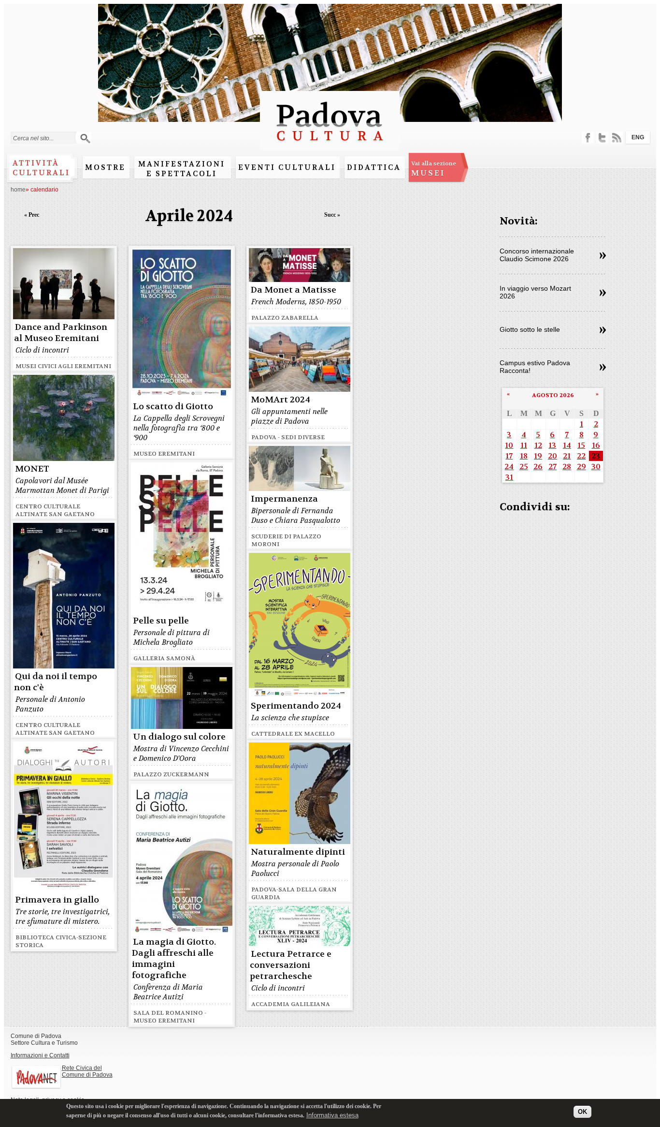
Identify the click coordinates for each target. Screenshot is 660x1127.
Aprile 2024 (189, 216)
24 (509, 466)
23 (595, 456)
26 (538, 466)
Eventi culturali (287, 167)
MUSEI (433, 169)
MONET (32, 469)
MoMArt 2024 (280, 399)
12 (538, 445)
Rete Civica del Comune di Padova (87, 1071)
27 (552, 466)
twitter (602, 138)
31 (509, 477)
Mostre (105, 167)
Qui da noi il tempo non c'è (55, 682)
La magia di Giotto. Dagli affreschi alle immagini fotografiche (174, 958)
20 (552, 456)
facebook (588, 138)
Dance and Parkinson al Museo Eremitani (60, 333)
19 (538, 456)
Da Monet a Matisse (293, 290)
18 (524, 456)
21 (567, 456)
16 (596, 445)
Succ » (332, 214)
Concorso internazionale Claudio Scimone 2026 (537, 255)
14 (567, 445)
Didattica (374, 167)
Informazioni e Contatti (40, 1055)
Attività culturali (41, 168)
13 (552, 445)
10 (509, 445)
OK (582, 1111)
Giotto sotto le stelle (530, 329)
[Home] (330, 145)
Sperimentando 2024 (296, 706)
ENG (637, 137)
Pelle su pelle (161, 620)
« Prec (31, 214)
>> (603, 256)
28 (566, 466)
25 (523, 466)
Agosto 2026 (553, 395)
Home (18, 189)
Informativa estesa (332, 1114)
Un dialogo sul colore (179, 736)
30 (596, 466)
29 (581, 466)
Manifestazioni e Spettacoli (181, 168)
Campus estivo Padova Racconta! (535, 366)
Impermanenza (284, 498)
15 (581, 445)
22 (581, 456)
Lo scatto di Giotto (173, 406)
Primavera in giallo (57, 899)
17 (509, 456)
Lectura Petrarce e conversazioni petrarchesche (290, 965)
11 (523, 445)
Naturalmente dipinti (298, 852)
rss (617, 138)
